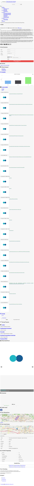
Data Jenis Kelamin (6, 16)
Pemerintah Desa (6, 11)
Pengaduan (3, 21)
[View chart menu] (32, 74)
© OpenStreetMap (29, 421)
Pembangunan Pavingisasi (5, 328)
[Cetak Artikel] (9, 44)
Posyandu (2, 331)
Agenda (3, 313)
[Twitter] (3, 44)
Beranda (3, 7)
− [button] (1, 416)
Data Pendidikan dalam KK (7, 13)
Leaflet (26, 421)
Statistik (3, 72)
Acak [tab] (2, 90)
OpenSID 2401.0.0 (7, 484)
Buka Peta (1, 422)
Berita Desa (3, 68)
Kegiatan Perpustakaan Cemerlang (7, 335)
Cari (21, 4)
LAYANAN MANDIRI (6, 65)
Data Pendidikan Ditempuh (7, 14)
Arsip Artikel (5, 87)
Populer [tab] (3, 89)
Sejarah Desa (5, 9)
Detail (4, 434)
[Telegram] (7, 44)
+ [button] (1, 414)
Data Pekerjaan (6, 15)
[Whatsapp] (10, 44)
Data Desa (3, 12)
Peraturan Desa (4, 70)
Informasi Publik (6, 19)
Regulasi (3, 18)
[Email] (5, 44)
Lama (2, 315)
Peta (2, 20)
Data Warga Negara (6, 17)
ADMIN (1, 65)
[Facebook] (1, 44)
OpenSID (32, 421)
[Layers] (32, 415)
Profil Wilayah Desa (6, 8)
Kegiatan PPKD (3, 338)
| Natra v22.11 (11, 484)
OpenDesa (2, 484)
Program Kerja (4, 69)
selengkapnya (21, 402)
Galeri (3, 324)
